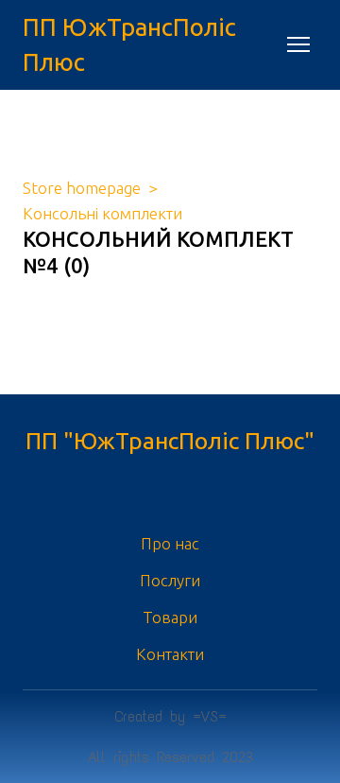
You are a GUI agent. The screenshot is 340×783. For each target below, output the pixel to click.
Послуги (170, 580)
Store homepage (82, 188)
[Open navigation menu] (298, 44)
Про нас (170, 543)
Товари (170, 617)
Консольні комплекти (102, 213)
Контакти (170, 654)
